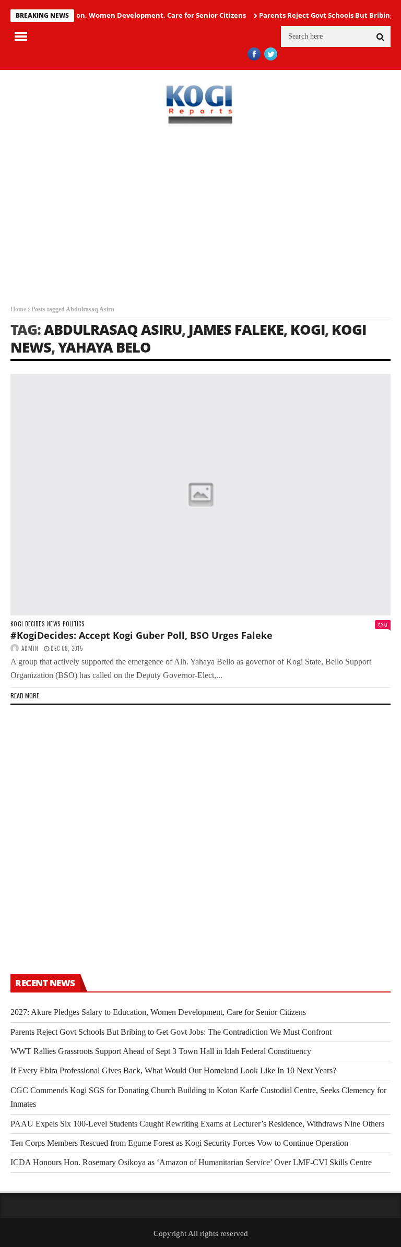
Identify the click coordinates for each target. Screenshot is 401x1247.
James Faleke (236, 329)
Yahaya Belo (104, 347)
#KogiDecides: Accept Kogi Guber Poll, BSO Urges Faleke (141, 635)
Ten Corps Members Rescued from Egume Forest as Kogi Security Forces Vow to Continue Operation (179, 1143)
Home (18, 309)
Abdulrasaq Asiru (113, 329)
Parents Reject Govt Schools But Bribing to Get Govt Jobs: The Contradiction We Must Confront (171, 1031)
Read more (24, 695)
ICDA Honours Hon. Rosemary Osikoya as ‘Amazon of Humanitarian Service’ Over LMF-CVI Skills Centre (191, 1162)
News (53, 624)
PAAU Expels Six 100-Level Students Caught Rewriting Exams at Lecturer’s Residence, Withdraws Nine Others (197, 1123)
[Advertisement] (200, 216)
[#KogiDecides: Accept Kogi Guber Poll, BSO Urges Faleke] (200, 494)
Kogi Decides (27, 624)
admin (30, 648)
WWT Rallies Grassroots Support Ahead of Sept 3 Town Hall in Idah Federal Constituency (160, 1051)
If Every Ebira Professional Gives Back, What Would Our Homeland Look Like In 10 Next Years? (173, 1070)
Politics (73, 624)
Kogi (307, 329)
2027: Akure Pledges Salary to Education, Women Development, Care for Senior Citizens (158, 1012)
